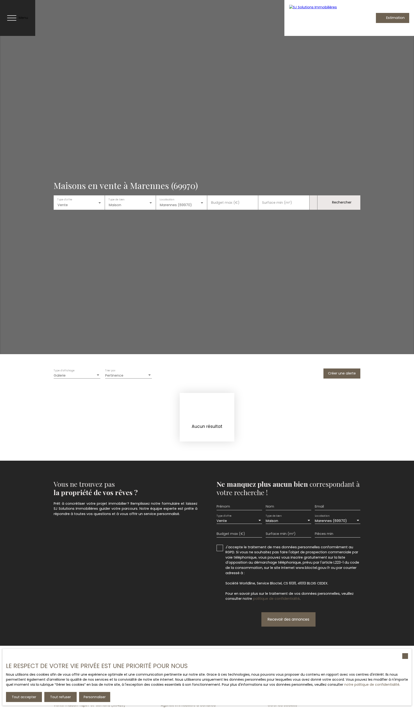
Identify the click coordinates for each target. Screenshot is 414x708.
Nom (270, 506)
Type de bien (116, 199)
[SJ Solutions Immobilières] (320, 18)
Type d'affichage (64, 370)
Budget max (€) (225, 202)
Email (319, 506)
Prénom (223, 506)
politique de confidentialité (276, 598)
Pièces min (324, 534)
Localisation (167, 199)
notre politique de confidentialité (371, 684)
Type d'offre (64, 199)
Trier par (110, 370)
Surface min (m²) (277, 202)
